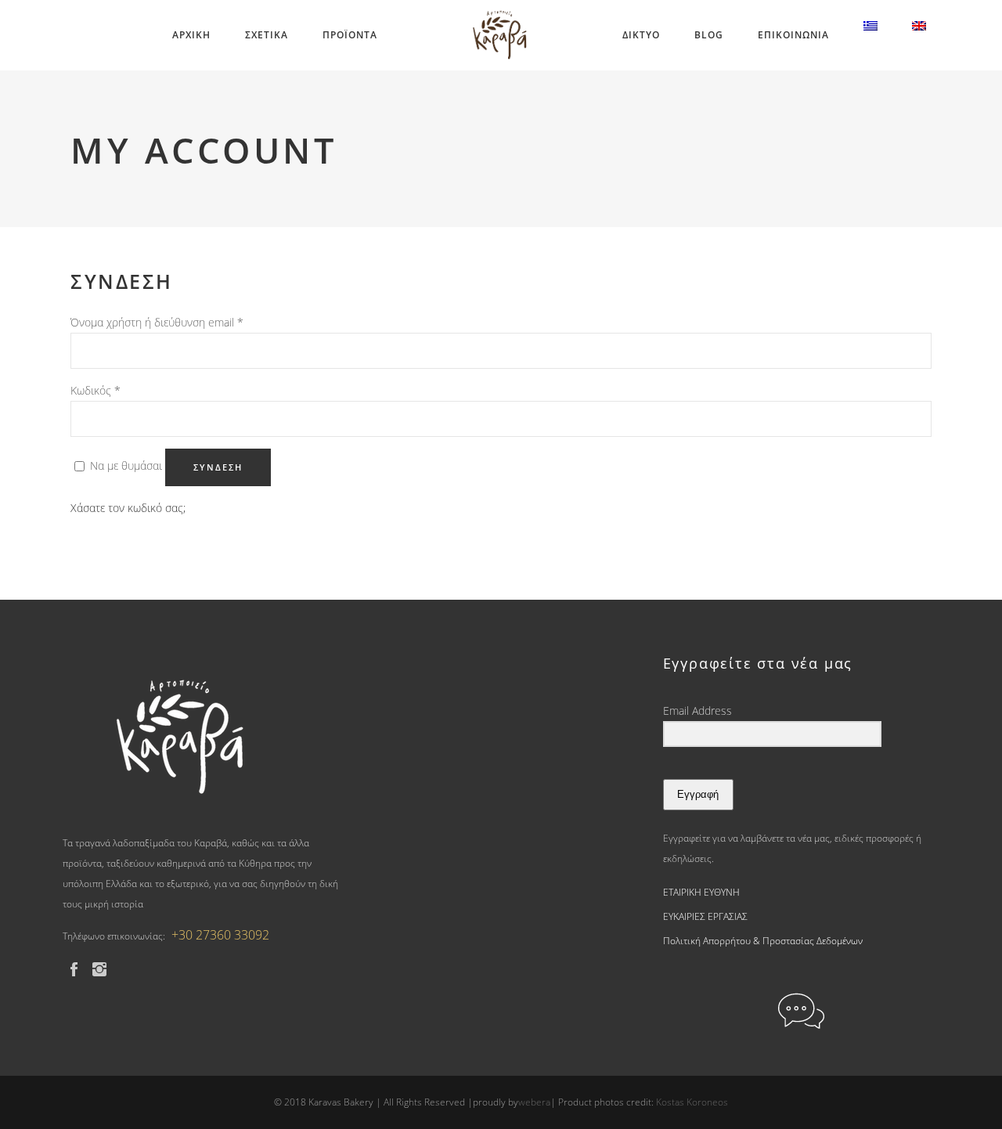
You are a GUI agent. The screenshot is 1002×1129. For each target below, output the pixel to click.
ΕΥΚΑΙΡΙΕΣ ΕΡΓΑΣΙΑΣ (705, 916)
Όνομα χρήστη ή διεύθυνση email (156, 322)
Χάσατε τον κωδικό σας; (128, 507)
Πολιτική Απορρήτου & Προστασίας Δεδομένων (763, 940)
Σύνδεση (218, 467)
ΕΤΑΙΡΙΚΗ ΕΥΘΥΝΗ (701, 892)
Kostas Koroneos (692, 1102)
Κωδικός (95, 390)
